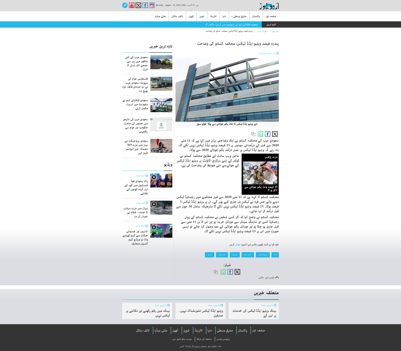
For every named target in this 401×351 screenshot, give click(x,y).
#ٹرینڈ (213, 16)
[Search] (125, 5)
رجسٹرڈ (210, 255)
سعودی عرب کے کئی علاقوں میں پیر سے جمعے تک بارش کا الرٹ (136, 63)
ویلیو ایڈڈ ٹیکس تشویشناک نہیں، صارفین (201, 313)
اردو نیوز (234, 255)
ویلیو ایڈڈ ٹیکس (262, 255)
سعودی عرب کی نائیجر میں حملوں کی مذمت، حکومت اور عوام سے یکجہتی (135, 125)
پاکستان (256, 16)
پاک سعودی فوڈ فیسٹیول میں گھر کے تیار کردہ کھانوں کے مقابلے (136, 187)
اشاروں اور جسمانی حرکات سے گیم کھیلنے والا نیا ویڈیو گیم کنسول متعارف (135, 237)
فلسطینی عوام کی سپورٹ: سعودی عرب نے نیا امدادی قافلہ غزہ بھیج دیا (135, 85)
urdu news (222, 255)
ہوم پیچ (275, 31)
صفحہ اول (271, 16)
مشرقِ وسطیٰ (225, 330)
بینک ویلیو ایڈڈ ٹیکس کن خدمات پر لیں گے (254, 313)
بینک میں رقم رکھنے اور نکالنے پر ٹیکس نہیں (148, 313)
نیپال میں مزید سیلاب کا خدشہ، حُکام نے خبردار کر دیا (136, 212)
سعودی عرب (262, 31)
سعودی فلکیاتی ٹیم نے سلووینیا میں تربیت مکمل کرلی (230, 24)
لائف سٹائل (177, 16)
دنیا (224, 16)
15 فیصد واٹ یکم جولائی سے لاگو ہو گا (260, 188)
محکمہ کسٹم (247, 255)
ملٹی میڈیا (160, 16)
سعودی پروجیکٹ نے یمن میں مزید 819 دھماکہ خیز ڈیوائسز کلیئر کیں (136, 147)
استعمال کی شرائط (204, 339)
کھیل (191, 16)
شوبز (201, 16)
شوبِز (186, 330)
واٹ (275, 255)
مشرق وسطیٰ (239, 16)
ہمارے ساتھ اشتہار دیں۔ (182, 339)
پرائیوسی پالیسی (223, 339)
